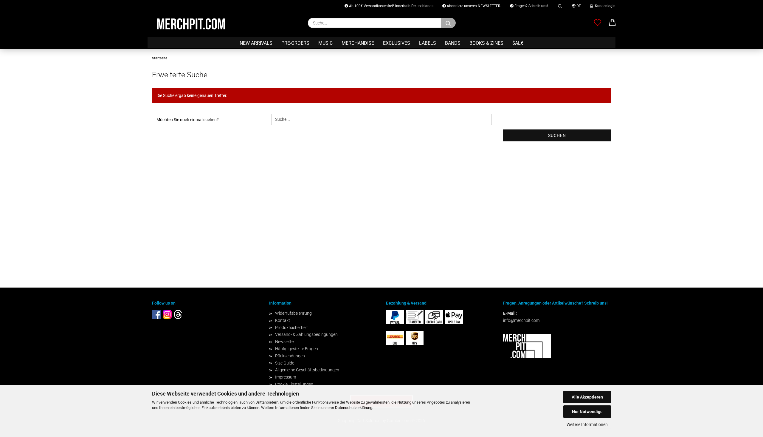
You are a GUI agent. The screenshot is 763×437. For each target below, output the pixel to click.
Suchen (557, 135)
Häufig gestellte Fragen (296, 348)
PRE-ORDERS (295, 43)
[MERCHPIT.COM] (191, 23)
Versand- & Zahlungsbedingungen (306, 334)
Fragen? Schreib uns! (531, 6)
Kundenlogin (604, 6)
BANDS (452, 43)
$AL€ (517, 43)
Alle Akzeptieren (587, 397)
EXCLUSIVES (396, 43)
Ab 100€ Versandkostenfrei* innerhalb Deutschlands (390, 6)
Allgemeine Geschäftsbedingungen (307, 369)
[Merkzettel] (597, 22)
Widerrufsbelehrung (293, 313)
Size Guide (284, 363)
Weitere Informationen (587, 424)
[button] (612, 22)
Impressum (285, 377)
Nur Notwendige (587, 411)
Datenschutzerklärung (353, 407)
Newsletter (285, 341)
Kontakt (282, 320)
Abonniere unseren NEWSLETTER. (473, 6)
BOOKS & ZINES (486, 43)
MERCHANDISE (358, 43)
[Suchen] (560, 5)
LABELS (427, 43)
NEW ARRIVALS (256, 43)
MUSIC (325, 43)
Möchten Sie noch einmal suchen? (187, 119)
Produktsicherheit (291, 327)
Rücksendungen (290, 355)
